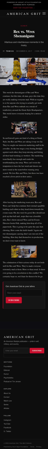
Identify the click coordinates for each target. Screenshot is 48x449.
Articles (6, 408)
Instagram (7, 420)
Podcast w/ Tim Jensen (12, 381)
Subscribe (13, 300)
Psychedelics (8, 377)
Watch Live (8, 401)
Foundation (8, 366)
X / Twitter (7, 431)
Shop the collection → (24, 8)
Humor (6, 374)
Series (6, 404)
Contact (6, 397)
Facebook (7, 427)
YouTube (7, 424)
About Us (7, 393)
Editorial (7, 370)
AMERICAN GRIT (24, 13)
